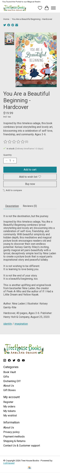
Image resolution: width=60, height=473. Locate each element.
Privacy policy (11, 432)
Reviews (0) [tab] (30, 206)
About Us (8, 385)
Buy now (30, 184)
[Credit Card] (29, 467)
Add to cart (30, 169)
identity (7, 323)
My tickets (9, 411)
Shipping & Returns (14, 441)
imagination (21, 323)
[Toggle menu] (53, 8)
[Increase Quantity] (13, 161)
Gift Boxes (9, 390)
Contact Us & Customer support (21, 445)
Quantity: (7, 155)
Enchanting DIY (12, 381)
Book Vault (9, 372)
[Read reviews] (14, 142)
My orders (9, 406)
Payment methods (14, 436)
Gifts (6, 376)
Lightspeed (8, 463)
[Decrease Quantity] (6, 161)
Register (8, 402)
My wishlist (10, 415)
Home (6, 19)
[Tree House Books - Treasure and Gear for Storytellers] (14, 8)
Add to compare (14, 190)
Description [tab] (12, 206)
